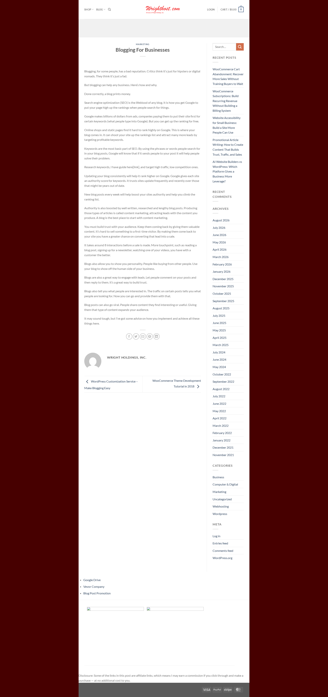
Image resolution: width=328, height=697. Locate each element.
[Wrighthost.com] (164, 9)
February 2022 (222, 433)
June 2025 (219, 323)
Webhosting (221, 506)
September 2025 (223, 301)
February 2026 (222, 264)
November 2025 (223, 286)
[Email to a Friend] (143, 336)
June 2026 (219, 235)
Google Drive (92, 580)
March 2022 (221, 425)
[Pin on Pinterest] (150, 336)
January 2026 (221, 271)
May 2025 (219, 330)
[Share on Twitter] (136, 336)
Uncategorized (222, 499)
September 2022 (223, 381)
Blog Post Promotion (97, 593)
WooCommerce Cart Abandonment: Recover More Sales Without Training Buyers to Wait (228, 76)
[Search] (109, 9)
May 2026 (219, 242)
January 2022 (221, 440)
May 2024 (219, 367)
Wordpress (220, 514)
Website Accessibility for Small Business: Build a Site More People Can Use (226, 125)
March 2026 (221, 257)
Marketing (142, 44)
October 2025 (222, 293)
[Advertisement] (164, 27)
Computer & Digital (225, 484)
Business (218, 477)
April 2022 (219, 418)
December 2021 (223, 447)
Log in (216, 536)
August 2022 (221, 389)
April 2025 (219, 337)
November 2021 (223, 455)
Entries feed (220, 543)
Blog (99, 9)
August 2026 (221, 220)
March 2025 (221, 345)
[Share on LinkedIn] (156, 336)
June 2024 (219, 359)
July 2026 (219, 227)
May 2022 (219, 411)
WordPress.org (222, 558)
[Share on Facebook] (129, 336)
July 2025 (219, 315)
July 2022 (219, 396)
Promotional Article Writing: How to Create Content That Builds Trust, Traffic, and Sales (228, 147)
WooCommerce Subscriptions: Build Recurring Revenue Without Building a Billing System (226, 100)
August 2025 (221, 308)
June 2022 (219, 403)
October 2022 (222, 374)
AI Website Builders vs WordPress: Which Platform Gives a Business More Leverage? (227, 171)
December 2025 (223, 279)
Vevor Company (93, 586)
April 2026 (219, 249)
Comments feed (223, 550)
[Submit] (240, 47)
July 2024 (219, 352)
